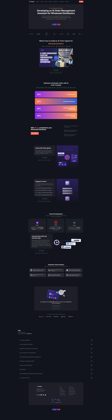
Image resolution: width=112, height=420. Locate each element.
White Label (71, 394)
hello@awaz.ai (29, 333)
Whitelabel (50, 1)
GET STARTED (56, 70)
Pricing (42, 1)
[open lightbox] (56, 58)
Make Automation (72, 391)
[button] (38, 1)
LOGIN (81, 1)
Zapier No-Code (72, 390)
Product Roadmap (63, 394)
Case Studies (62, 390)
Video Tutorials (71, 388)
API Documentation (72, 393)
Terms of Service (63, 391)
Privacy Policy (62, 393)
